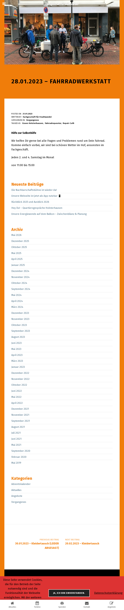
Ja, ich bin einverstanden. (69, 593)
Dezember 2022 (20, 373)
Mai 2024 (16, 295)
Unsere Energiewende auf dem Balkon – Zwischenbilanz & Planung (49, 214)
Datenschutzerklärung (108, 593)
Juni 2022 (16, 390)
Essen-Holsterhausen (32, 123)
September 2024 (20, 289)
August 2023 (18, 337)
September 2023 (20, 330)
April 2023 (17, 355)
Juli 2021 (16, 432)
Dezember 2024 (20, 271)
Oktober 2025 (19, 247)
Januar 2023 (18, 367)
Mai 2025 (16, 253)
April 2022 (17, 403)
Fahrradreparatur (53, 123)
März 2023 (17, 360)
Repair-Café (68, 123)
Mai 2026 (16, 235)
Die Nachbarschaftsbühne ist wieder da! (34, 190)
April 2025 (17, 259)
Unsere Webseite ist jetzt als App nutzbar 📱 (36, 195)
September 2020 (20, 450)
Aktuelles (16, 490)
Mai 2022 (16, 397)
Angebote (16, 496)
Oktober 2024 (19, 283)
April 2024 (17, 301)
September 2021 (20, 420)
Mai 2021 (16, 444)
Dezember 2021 (20, 408)
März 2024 (17, 307)
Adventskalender (21, 484)
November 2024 (20, 277)
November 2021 (20, 414)
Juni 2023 (16, 343)
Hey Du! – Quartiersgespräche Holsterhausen (36, 207)
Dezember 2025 (20, 241)
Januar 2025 (18, 265)
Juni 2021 (16, 438)
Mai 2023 (16, 349)
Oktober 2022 (19, 384)
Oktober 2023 (19, 325)
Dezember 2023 (20, 313)
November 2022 (20, 379)
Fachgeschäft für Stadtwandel (37, 117)
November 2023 (20, 319)
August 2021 (18, 427)
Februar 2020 (18, 457)
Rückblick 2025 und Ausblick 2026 (30, 201)
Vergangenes (32, 120)
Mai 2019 (16, 462)
